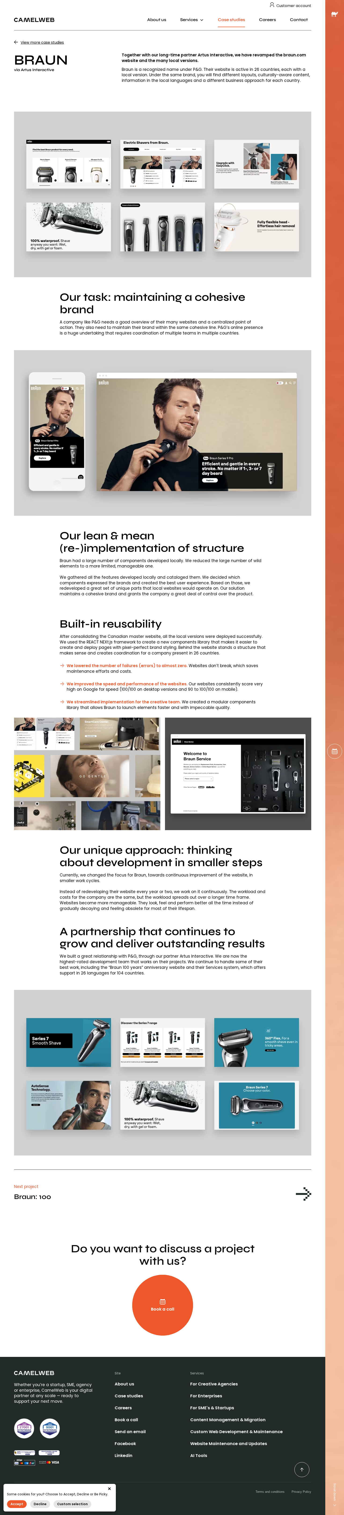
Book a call (126, 1420)
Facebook (125, 1443)
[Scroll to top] (302, 1470)
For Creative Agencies (214, 1384)
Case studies (231, 19)
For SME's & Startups (212, 1408)
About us (156, 19)
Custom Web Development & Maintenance (236, 1432)
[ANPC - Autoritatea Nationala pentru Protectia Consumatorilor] (24, 1452)
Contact (299, 19)
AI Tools (198, 1455)
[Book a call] (334, 751)
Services (189, 19)
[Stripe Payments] (24, 1462)
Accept (17, 1504)
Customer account (293, 5)
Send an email (130, 1432)
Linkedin (123, 1455)
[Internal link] (34, 20)
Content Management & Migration (228, 1420)
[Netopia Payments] (49, 1462)
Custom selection (72, 1504)
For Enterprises (206, 1396)
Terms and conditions (270, 1491)
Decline (40, 1504)
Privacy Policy (301, 1491)
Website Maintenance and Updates (228, 1443)
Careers (267, 19)
